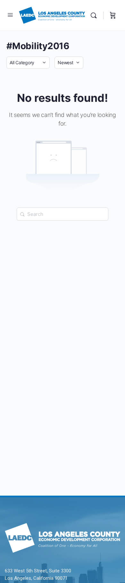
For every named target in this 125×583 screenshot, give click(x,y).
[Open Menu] (10, 15)
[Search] (95, 15)
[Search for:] (62, 214)
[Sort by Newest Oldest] (68, 63)
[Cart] (113, 15)
